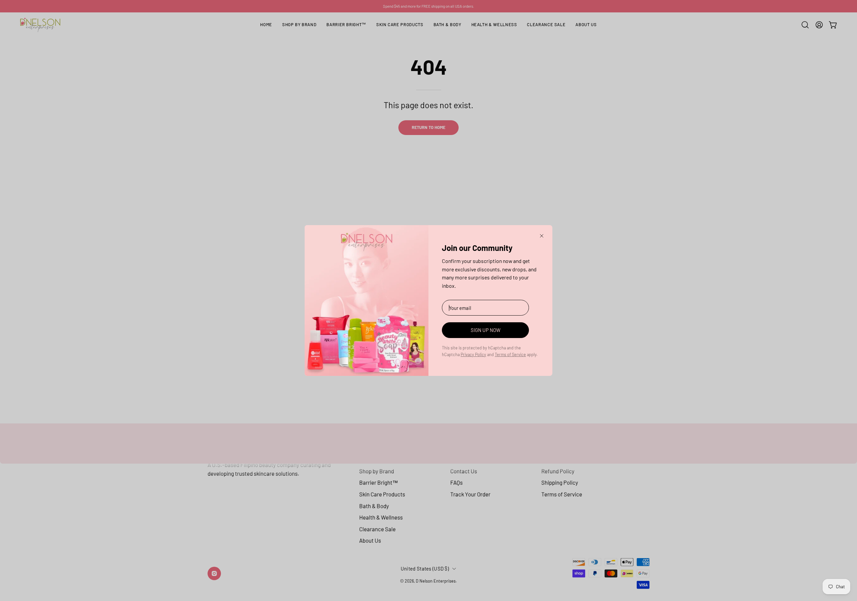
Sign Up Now (485, 330)
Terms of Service (510, 354)
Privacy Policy (473, 354)
